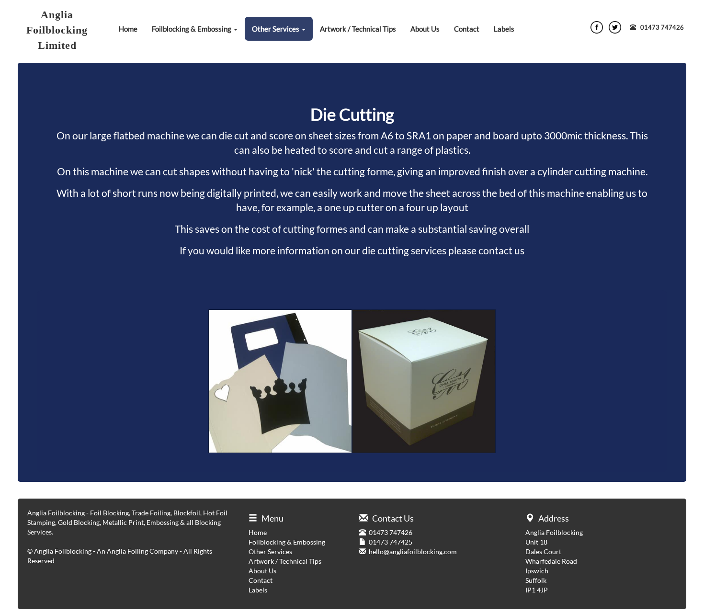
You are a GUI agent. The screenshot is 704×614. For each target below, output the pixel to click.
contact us (501, 250)
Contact (466, 28)
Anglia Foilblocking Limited (57, 30)
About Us (425, 28)
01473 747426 (662, 27)
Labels (504, 28)
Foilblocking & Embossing (192, 28)
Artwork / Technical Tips (358, 28)
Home (128, 28)
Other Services (276, 28)
